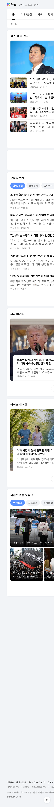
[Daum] (9, 4)
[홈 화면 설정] (47, 800)
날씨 (36, 4)
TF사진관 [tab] (17, 502)
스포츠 (28, 4)
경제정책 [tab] (33, 185)
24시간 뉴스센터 (37, 782)
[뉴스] (13, 4)
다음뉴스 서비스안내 (16, 782)
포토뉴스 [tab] (32, 502)
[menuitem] (13, 14)
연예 (21, 4)
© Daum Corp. (14, 796)
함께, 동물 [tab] (18, 185)
